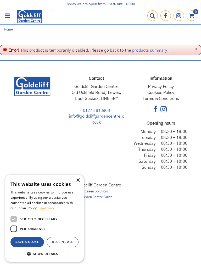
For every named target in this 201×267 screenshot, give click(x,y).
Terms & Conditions (161, 98)
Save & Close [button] (27, 242)
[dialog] (44, 218)
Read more (46, 208)
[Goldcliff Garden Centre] (29, 16)
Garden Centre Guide (97, 197)
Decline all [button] (62, 242)
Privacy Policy (161, 86)
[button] (44, 254)
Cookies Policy (160, 92)
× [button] (78, 180)
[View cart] (192, 15)
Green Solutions (97, 191)
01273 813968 (96, 110)
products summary (149, 50)
